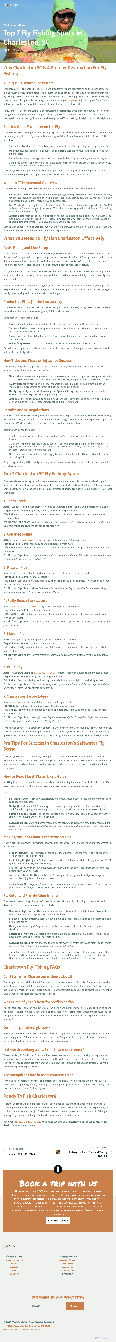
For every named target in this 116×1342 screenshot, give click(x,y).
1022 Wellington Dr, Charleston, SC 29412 (28, 1325)
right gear (71, 253)
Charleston (67, 1267)
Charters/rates (14, 1260)
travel (14, 1263)
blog (14, 1270)
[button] (112, 6)
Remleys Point (18, 702)
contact (14, 1273)
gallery (14, 1266)
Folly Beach (67, 1263)
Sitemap (67, 1274)
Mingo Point (21, 573)
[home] (11, 5)
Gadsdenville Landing (33, 540)
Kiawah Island (67, 1260)
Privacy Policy (10, 1329)
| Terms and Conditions (28, 1329)
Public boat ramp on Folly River (24, 606)
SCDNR (23, 450)
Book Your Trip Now (58, 1220)
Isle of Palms (67, 1270)
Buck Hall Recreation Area (44, 673)
